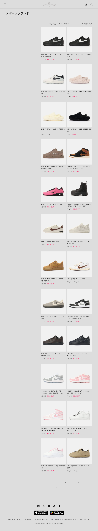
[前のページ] (46, 482)
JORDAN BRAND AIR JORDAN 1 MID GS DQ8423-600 (52, 429)
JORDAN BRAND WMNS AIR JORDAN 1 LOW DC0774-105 (52, 392)
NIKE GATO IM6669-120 (76, 279)
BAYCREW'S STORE (15, 519)
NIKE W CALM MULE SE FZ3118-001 (79, 130)
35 (69, 488)
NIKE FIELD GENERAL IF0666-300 (52, 317)
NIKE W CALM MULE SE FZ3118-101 (53, 130)
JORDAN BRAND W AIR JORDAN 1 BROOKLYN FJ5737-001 (79, 205)
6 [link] (78, 482)
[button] (5, 4)
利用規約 (28, 519)
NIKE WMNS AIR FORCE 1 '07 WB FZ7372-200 (52, 280)
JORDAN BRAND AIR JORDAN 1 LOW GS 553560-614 (78, 392)
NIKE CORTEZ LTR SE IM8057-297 (78, 467)
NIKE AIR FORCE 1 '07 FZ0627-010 (79, 55)
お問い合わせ (84, 519)
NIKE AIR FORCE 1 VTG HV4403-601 (53, 467)
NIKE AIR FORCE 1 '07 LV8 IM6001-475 (77, 355)
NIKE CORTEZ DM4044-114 (51, 241)
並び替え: (52, 24)
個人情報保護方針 (41, 519)
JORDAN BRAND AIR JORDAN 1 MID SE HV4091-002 (78, 168)
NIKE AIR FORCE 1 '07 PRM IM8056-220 (51, 355)
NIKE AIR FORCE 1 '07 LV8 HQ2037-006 (51, 55)
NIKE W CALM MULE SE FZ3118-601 (79, 93)
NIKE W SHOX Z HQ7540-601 (52, 204)
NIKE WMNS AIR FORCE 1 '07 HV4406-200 (52, 168)
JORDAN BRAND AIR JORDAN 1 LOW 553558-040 (78, 317)
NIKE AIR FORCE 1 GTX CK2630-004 (53, 93)
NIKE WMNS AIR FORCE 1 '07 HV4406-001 (78, 242)
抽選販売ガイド (70, 519)
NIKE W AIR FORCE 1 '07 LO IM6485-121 (77, 429)
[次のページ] (76, 487)
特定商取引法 (56, 519)
